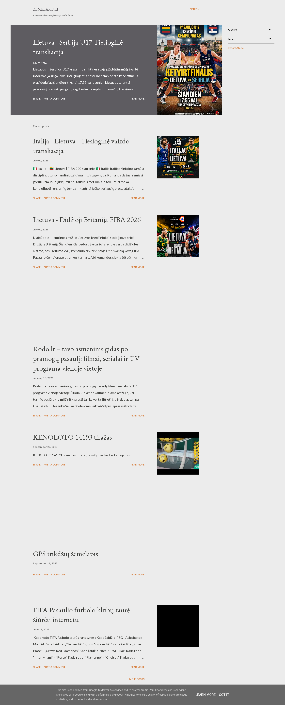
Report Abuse (236, 47)
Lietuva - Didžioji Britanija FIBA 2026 (87, 219)
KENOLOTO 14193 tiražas (72, 437)
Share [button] (37, 98)
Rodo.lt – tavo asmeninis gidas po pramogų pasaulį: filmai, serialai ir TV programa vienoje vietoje (86, 358)
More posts (136, 679)
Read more (137, 98)
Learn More (205, 695)
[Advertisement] (88, 307)
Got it (224, 695)
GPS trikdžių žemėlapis (65, 553)
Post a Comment (54, 98)
